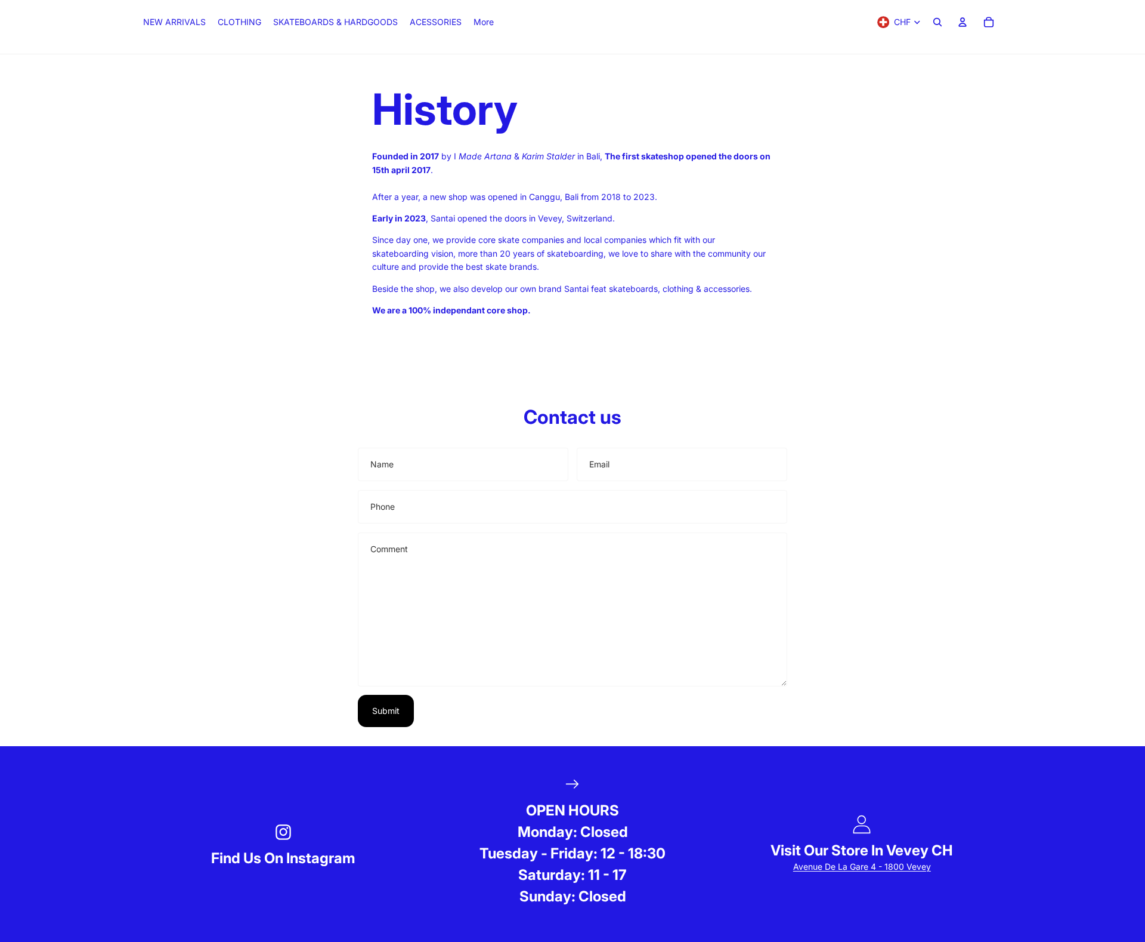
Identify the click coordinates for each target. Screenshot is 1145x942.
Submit (386, 711)
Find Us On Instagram (283, 858)
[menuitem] (484, 22)
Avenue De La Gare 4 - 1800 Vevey (862, 866)
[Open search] (937, 22)
